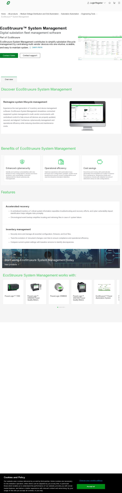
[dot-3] (61, 307)
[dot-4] (63, 307)
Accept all (91, 486)
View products (11, 264)
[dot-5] (64, 307)
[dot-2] (60, 307)
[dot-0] (57, 307)
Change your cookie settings (90, 480)
